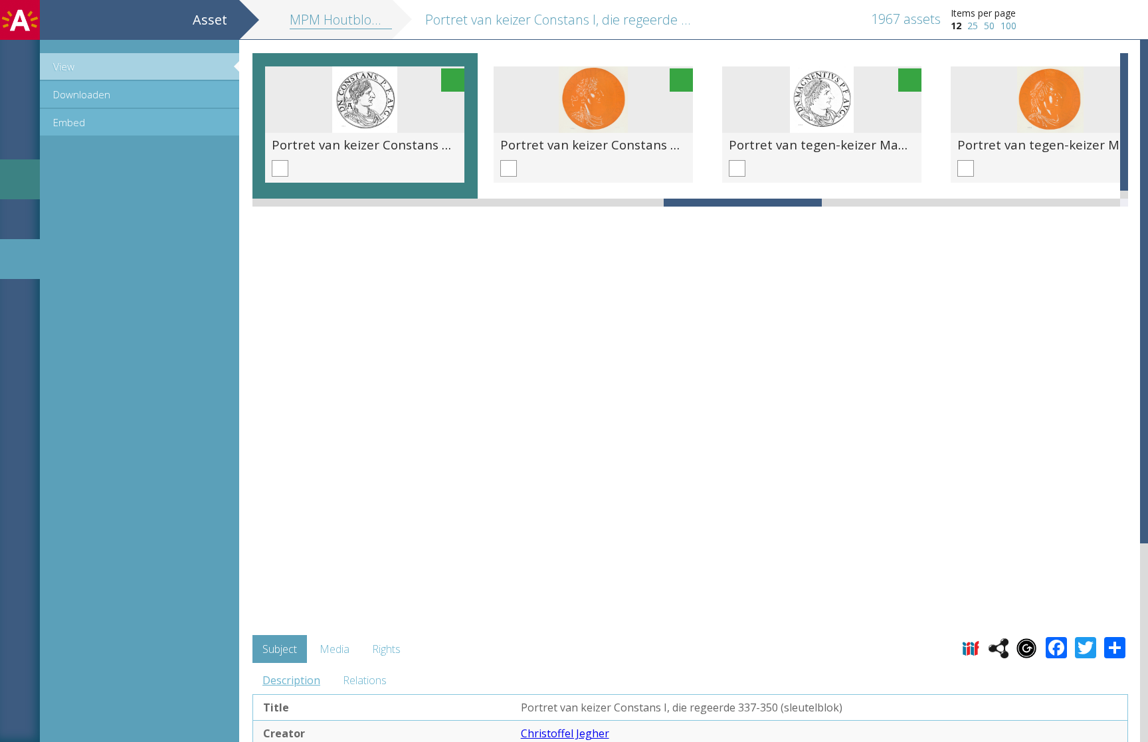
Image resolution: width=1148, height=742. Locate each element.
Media (334, 649)
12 (956, 25)
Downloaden (81, 94)
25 (972, 25)
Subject (279, 649)
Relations (365, 680)
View (63, 66)
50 (989, 25)
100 (1008, 25)
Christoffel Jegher (565, 733)
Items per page (983, 13)
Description (291, 680)
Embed (69, 122)
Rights (386, 649)
